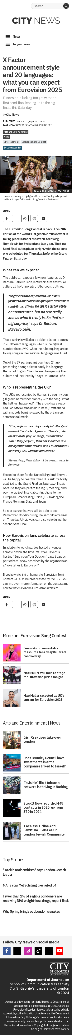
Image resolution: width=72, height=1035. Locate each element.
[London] (8, 44)
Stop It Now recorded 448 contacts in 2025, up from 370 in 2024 (43, 807)
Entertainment (11, 141)
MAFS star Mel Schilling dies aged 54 (29, 885)
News (6, 136)
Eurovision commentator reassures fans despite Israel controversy (44, 652)
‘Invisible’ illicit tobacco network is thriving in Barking (45, 785)
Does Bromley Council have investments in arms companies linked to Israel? (44, 762)
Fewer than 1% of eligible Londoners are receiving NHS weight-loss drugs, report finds (36, 898)
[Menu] (8, 36)
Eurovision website (45, 588)
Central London (14, 147)
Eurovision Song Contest (34, 141)
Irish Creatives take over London (42, 739)
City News (12, 115)
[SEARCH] (66, 6)
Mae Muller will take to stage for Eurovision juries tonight (44, 675)
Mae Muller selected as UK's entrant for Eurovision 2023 (44, 697)
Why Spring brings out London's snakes (31, 911)
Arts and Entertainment (15, 131)
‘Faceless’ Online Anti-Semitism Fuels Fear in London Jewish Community (44, 830)
